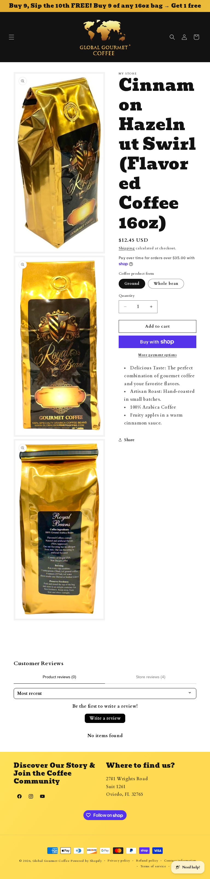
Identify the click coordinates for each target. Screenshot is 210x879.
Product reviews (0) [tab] (59, 677)
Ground (131, 283)
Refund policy (147, 861)
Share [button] (129, 440)
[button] (11, 37)
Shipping (127, 248)
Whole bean (166, 283)
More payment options (157, 355)
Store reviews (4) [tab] (150, 677)
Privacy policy (118, 861)
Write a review (105, 718)
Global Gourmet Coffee (51, 861)
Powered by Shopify (86, 861)
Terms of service (153, 866)
